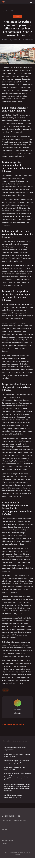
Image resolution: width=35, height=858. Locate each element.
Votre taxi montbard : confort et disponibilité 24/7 (15, 749)
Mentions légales (7, 840)
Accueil (4, 11)
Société (10, 11)
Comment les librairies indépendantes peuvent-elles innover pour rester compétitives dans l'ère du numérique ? (17, 777)
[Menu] (31, 1)
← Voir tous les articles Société (13, 724)
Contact (4, 843)
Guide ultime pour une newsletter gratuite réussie (15, 768)
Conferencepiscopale (11, 815)
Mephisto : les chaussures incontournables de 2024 (13, 796)
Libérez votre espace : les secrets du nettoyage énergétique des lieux (16, 762)
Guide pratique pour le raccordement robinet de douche (17, 755)
